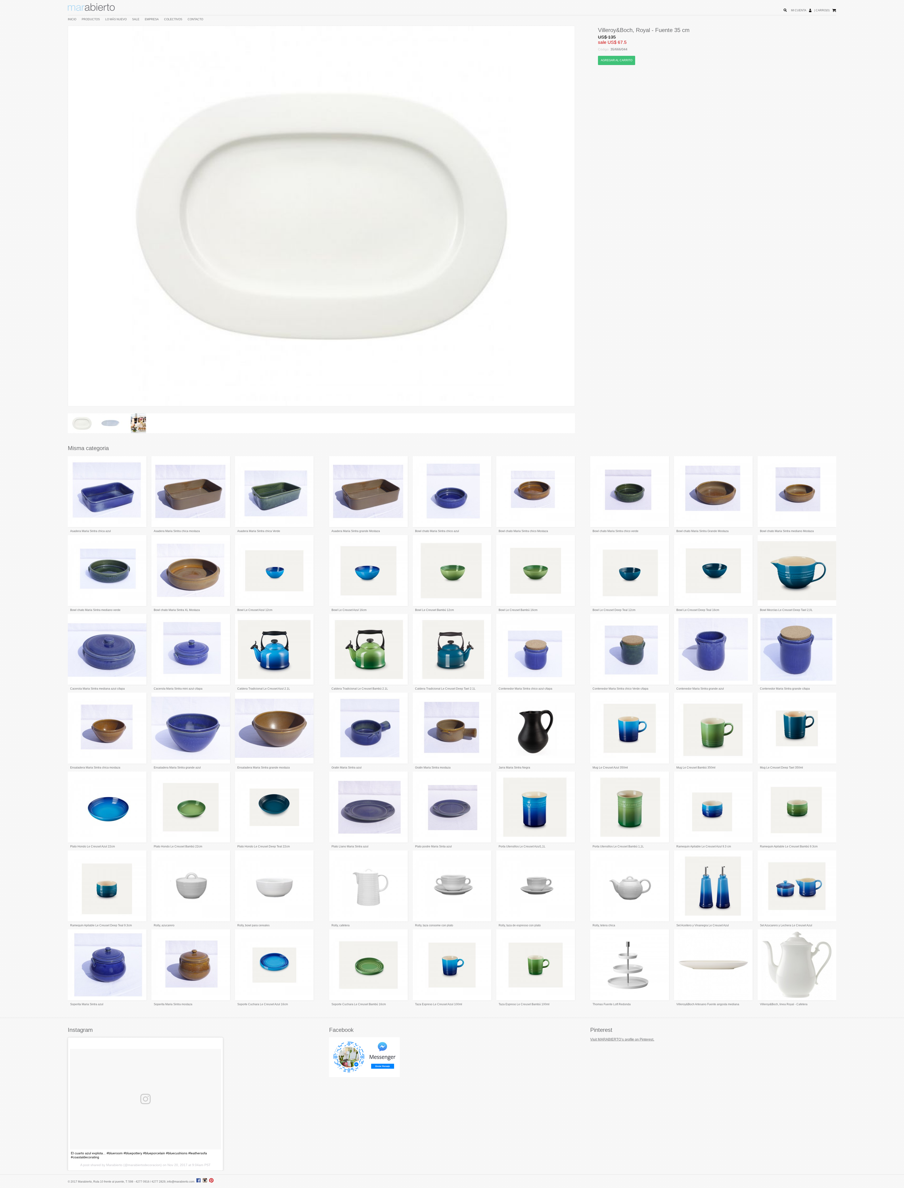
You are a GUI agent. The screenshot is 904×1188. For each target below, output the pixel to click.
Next (581, 216)
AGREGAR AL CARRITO (616, 60)
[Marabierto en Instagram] (205, 1181)
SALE (135, 19)
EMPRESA (152, 19)
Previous (61, 216)
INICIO (72, 19)
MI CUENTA (798, 10)
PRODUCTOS (91, 19)
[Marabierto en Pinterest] (211, 1181)
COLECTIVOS (173, 19)
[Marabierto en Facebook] (198, 1181)
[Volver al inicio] (91, 10)
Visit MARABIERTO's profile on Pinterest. (622, 1039)
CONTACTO (195, 19)
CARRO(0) (823, 10)
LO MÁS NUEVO (116, 19)
